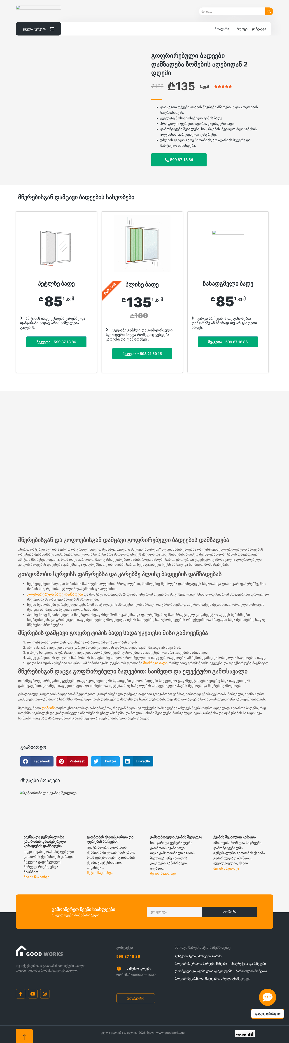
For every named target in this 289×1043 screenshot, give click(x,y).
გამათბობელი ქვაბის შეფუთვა (176, 837)
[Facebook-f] (20, 993)
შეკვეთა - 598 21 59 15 (142, 353)
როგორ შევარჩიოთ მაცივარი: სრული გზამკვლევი (212, 978)
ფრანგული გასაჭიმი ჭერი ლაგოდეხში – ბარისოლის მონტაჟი (221, 971)
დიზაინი (49, 708)
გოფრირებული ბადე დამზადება (55, 594)
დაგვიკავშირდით (267, 1013)
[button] (24, 465)
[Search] (269, 11)
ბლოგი (242, 29)
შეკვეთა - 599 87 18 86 (56, 342)
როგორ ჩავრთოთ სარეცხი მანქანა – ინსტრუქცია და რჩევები (220, 963)
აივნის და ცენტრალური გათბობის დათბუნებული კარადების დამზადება (45, 841)
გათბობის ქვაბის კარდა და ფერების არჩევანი (110, 839)
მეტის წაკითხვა (36, 877)
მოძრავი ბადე (156, 663)
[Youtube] (32, 993)
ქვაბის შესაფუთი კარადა (234, 837)
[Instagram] (45, 993)
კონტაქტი (259, 29)
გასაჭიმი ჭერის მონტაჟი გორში (198, 956)
